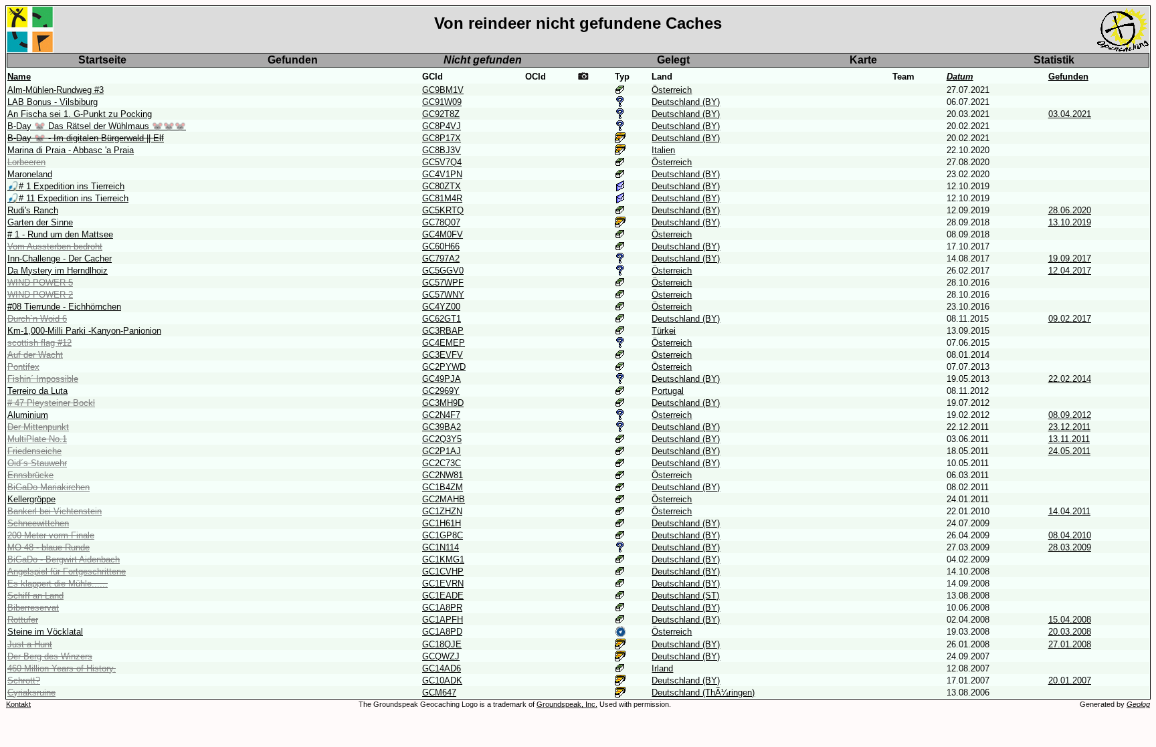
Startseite (102, 60)
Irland (662, 668)
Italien (663, 150)
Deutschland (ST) (685, 596)
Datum (960, 77)
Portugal (668, 391)
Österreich (672, 90)
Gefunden (293, 60)
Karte (863, 60)
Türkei (664, 331)
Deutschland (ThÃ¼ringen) (703, 692)
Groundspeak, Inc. (567, 704)
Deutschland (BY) (686, 102)
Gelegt (673, 60)
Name (19, 77)
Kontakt (18, 704)
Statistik (1054, 60)
